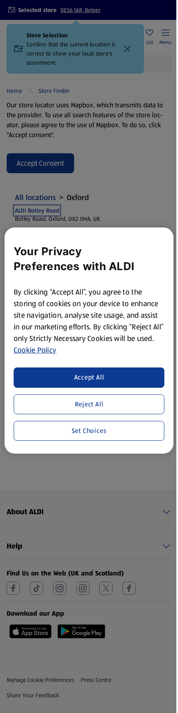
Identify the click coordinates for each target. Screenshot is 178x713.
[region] (89, 340)
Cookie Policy (35, 349)
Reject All (89, 403)
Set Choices (89, 430)
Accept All (89, 377)
